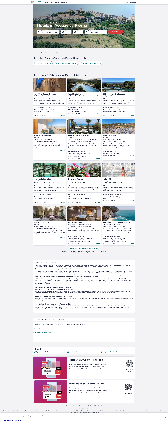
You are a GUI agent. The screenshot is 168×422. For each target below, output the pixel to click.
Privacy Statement (8, 420)
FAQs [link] (80, 405)
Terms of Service (17, 420)
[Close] (165, 417)
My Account (133, 2)
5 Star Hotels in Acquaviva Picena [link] (42, 329)
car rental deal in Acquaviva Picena (53, 305)
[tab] (37, 324)
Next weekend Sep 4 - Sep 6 (92, 63)
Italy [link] (42, 52)
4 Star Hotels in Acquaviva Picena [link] (94, 329)
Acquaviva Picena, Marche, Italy (50, 32)
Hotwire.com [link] (37, 52)
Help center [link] (75, 405)
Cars (51, 2)
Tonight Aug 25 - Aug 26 (43, 63)
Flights (57, 2)
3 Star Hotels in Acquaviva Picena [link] (42, 332)
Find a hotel (116, 31)
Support (125, 2)
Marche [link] (46, 52)
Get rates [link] (62, 115)
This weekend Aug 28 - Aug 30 (66, 63)
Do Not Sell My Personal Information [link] (91, 405)
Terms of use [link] (69, 405)
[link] (50, 352)
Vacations (64, 2)
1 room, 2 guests (93, 32)
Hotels (45, 2)
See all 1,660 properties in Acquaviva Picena (84, 248)
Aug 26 (78, 32)
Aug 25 (66, 32)
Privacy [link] (63, 405)
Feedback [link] (103, 405)
